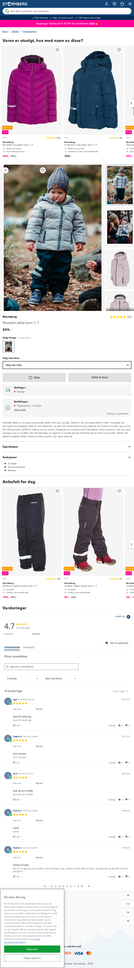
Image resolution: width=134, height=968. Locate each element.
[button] (18, 725)
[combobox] (22, 678)
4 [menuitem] (63, 886)
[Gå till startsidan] (15, 4)
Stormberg (10, 316)
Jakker (15, 31)
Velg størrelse (14, 365)
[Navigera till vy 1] (120, 185)
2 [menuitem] (55, 886)
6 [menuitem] (70, 886)
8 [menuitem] (78, 886)
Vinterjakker (30, 31)
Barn (5, 31)
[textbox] (129, 692)
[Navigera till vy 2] (120, 227)
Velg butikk (20, 409)
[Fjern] (127, 11)
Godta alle (32, 949)
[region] (32, 928)
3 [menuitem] (59, 886)
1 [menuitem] (52, 886)
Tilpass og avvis (32, 958)
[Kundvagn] (122, 4)
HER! (92, 23)
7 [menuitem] (74, 886)
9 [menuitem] (82, 886)
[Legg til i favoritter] (57, 50)
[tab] (117, 643)
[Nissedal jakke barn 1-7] (8, 347)
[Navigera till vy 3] (120, 269)
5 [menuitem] (67, 886)
